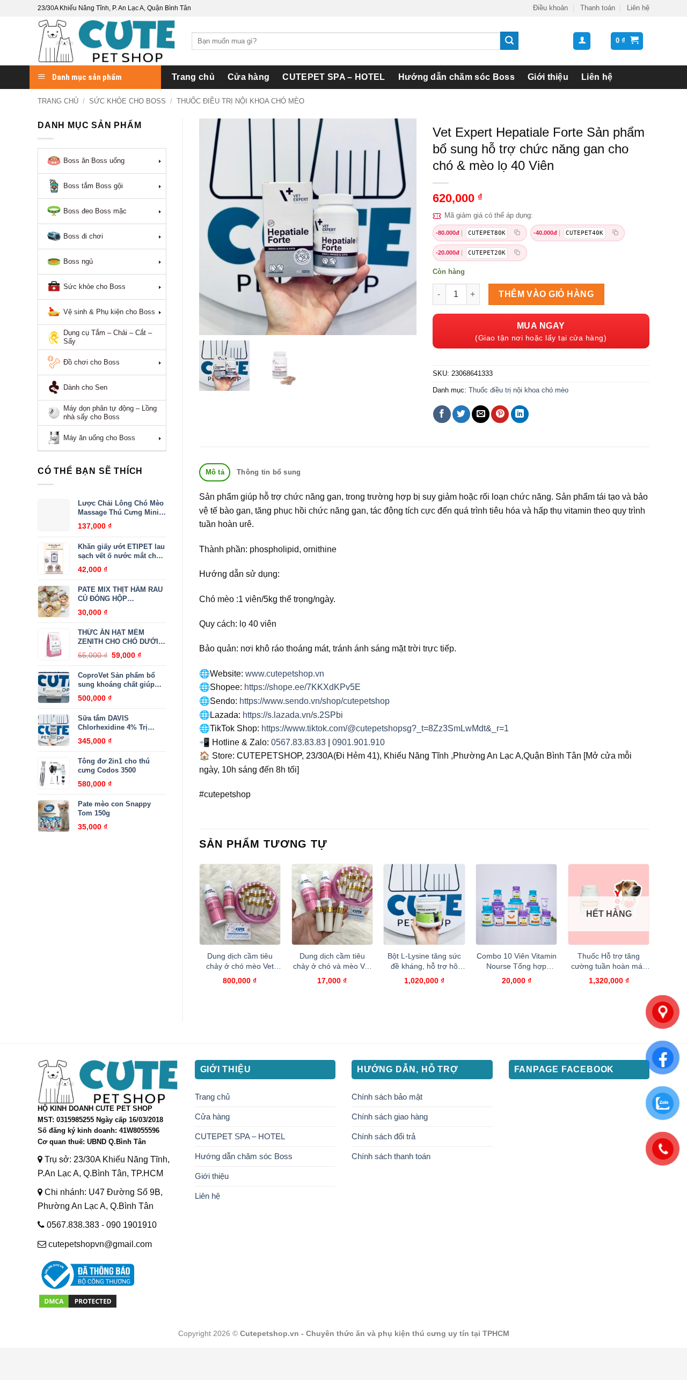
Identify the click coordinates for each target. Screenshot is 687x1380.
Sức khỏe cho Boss (127, 101)
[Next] (649, 934)
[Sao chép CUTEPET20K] (517, 253)
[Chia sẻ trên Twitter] (461, 414)
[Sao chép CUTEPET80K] (517, 233)
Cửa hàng (249, 76)
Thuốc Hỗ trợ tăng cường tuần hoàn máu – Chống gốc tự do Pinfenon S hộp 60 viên (608, 961)
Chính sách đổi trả (383, 1136)
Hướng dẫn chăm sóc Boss (456, 76)
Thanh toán (597, 8)
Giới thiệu (548, 76)
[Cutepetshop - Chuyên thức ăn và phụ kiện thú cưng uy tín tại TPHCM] (107, 41)
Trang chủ (193, 76)
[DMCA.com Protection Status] (78, 1300)
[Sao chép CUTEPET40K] (615, 233)
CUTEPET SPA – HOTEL (333, 76)
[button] (581, 41)
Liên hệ (638, 8)
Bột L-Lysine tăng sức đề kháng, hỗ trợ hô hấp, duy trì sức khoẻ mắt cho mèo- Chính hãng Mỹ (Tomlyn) (424, 961)
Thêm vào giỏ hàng (546, 294)
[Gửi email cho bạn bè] (480, 414)
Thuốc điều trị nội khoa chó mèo (240, 101)
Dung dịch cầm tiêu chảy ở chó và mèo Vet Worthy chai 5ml (332, 961)
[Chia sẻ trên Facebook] (442, 414)
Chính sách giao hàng (390, 1116)
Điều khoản (550, 8)
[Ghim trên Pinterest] (500, 414)
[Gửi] (509, 41)
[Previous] (200, 934)
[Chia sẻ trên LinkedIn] (520, 414)
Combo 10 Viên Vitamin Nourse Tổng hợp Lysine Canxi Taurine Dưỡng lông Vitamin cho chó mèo (517, 961)
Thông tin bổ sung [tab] (269, 472)
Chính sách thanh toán (391, 1156)
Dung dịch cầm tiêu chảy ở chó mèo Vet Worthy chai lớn (240, 961)
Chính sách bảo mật (387, 1096)
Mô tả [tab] (215, 472)
